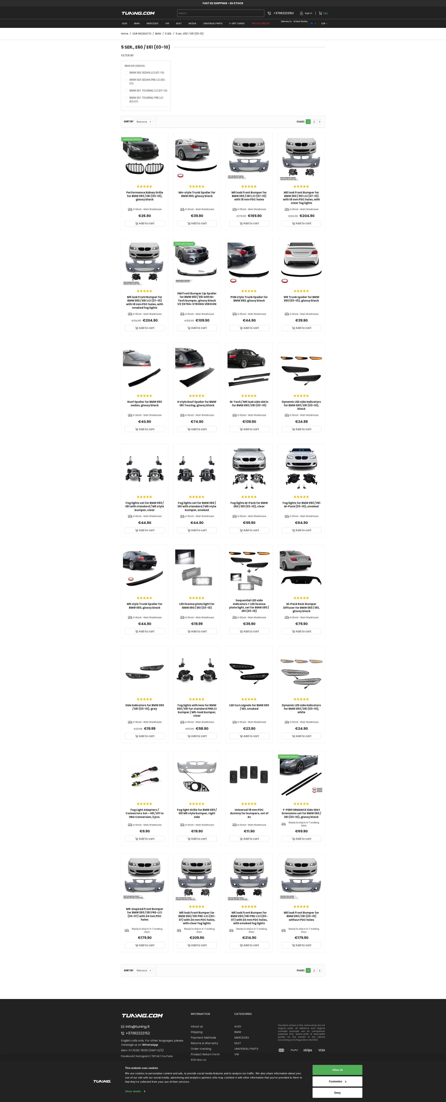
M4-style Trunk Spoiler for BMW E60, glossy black (197, 194)
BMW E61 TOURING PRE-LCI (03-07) (146, 99)
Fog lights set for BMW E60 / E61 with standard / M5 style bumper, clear (144, 506)
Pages (301, 121)
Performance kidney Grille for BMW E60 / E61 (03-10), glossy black (144, 196)
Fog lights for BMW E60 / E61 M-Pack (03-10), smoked (301, 504)
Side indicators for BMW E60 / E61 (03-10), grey (144, 707)
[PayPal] (294, 1050)
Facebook (127, 1056)
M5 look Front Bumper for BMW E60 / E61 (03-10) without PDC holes (301, 916)
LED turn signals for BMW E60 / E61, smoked (249, 707)
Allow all (337, 1069)
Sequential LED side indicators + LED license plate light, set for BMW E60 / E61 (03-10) (249, 605)
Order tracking (201, 1049)
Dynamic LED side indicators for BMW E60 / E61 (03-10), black (301, 405)
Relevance (144, 121)
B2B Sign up (198, 1060)
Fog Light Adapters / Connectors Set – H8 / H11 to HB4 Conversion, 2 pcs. (145, 813)
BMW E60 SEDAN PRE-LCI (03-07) (147, 81)
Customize (335, 1081)
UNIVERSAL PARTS (212, 23)
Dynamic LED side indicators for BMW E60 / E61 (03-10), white (301, 708)
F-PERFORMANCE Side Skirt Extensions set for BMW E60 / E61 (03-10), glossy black (301, 813)
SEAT (179, 23)
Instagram (142, 1056)
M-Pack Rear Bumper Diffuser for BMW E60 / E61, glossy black (301, 607)
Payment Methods (203, 1038)
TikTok (155, 1056)
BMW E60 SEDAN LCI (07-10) (146, 72)
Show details (133, 1091)
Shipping (196, 1032)
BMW (137, 23)
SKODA (192, 23)
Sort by (128, 121)
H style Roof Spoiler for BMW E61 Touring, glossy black (196, 403)
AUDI (124, 23)
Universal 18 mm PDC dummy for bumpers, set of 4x (249, 813)
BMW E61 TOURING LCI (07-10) (148, 90)
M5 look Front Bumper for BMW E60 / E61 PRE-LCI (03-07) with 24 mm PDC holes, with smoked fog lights (249, 918)
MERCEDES (152, 23)
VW (167, 23)
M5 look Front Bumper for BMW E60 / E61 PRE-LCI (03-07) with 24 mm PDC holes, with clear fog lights (196, 918)
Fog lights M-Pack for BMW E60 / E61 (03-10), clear (249, 504)
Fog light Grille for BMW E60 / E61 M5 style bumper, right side (197, 813)
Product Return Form (205, 1054)
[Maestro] (281, 1050)
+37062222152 (283, 13)
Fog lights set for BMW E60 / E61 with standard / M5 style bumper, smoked (197, 506)
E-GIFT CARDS (237, 23)
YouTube (167, 1056)
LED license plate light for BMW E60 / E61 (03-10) (196, 605)
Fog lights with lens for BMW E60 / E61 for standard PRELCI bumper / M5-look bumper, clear (197, 710)
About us (197, 1026)
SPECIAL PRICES (260, 23)
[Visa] (321, 1050)
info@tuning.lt (138, 1026)
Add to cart (146, 223)
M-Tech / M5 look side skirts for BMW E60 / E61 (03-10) (249, 403)
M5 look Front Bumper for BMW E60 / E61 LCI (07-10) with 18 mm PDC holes (249, 196)
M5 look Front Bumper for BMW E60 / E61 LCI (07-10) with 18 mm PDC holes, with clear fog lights (301, 198)
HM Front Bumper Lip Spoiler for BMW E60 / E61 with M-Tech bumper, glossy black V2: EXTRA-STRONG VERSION (197, 299)
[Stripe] (307, 1050)
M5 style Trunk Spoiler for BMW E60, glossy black (144, 605)
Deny (337, 1092)
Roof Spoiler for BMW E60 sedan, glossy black (144, 403)
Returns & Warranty (204, 1043)
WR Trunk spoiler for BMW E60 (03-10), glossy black (301, 298)
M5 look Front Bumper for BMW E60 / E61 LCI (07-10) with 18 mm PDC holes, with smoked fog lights (144, 302)
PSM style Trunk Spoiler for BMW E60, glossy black (249, 298)
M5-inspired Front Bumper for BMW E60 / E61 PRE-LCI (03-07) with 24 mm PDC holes (144, 914)
